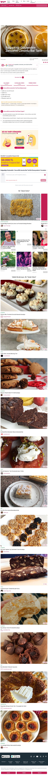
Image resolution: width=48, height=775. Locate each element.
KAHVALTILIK (3, 704)
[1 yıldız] (44, 62)
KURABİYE (3, 312)
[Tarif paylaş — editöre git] (19, 138)
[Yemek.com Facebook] (43, 756)
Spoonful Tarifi (11, 5)
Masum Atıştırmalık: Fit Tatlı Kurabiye (10, 392)
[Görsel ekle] (45, 175)
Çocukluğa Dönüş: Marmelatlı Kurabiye (11, 745)
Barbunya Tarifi (18, 5)
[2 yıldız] (46, 62)
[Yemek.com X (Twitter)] (40, 756)
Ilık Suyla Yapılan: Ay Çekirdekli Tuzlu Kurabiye (12, 549)
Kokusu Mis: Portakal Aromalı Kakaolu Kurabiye (13, 314)
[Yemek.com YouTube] (37, 756)
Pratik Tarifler (3, 5)
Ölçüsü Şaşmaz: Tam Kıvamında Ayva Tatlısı (12, 471)
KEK (1, 430)
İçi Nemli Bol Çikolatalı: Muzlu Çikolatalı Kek (12, 432)
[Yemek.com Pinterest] (45, 756)
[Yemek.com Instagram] (31, 756)
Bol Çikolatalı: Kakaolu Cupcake (9, 667)
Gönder (43, 180)
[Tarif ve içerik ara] (35, 2)
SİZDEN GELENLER (4, 221)
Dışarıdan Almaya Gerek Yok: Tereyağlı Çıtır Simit (13, 706)
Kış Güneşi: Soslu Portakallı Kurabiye (10, 627)
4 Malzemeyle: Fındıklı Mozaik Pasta (10, 588)
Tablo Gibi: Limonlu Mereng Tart (9, 353)
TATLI (2, 351)
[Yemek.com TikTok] (34, 756)
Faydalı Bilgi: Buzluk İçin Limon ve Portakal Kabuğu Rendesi (16, 223)
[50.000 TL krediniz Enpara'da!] (19, 162)
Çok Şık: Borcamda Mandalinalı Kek (10, 510)
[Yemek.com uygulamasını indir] (6, 756)
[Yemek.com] (3, 2)
